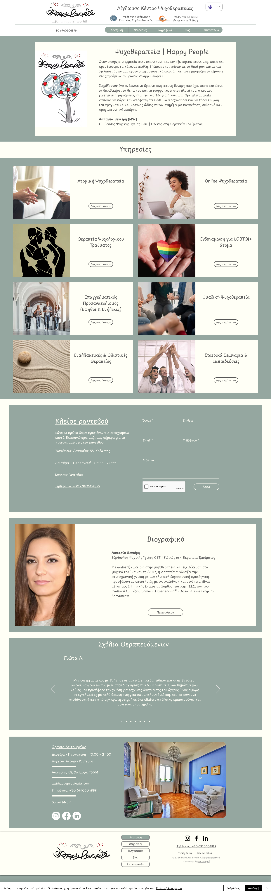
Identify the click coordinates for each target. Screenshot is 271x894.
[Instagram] (56, 816)
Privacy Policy (185, 853)
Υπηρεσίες (136, 844)
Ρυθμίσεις (233, 888)
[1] (121, 721)
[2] (126, 721)
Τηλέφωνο (190, 440)
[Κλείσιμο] (266, 888)
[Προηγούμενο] (53, 689)
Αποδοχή (253, 888)
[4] (149, 721)
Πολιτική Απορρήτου (169, 888)
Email (146, 440)
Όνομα (147, 420)
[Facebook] (66, 816)
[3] (140, 721)
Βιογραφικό (135, 850)
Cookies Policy (204, 853)
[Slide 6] (130, 721)
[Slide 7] (135, 721)
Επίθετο (188, 420)
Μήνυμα (148, 460)
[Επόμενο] (218, 689)
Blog (135, 857)
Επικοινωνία (135, 864)
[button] (140, 30)
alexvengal (204, 861)
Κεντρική (135, 837)
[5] (144, 721)
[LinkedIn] (76, 816)
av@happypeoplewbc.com (71, 783)
